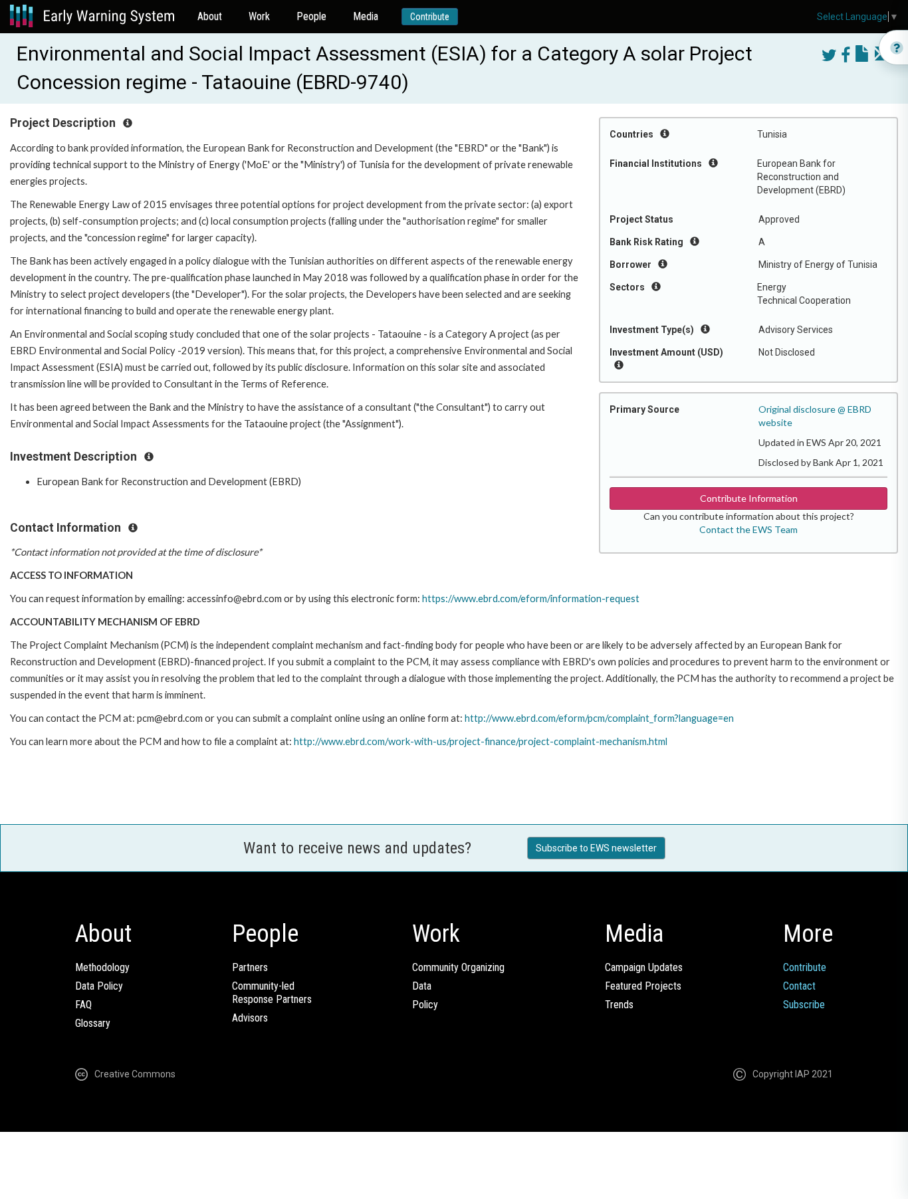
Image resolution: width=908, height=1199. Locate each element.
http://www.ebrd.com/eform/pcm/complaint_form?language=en (599, 718)
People (311, 16)
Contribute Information (749, 498)
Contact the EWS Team (748, 529)
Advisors (250, 1018)
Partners (250, 967)
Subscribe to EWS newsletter (596, 848)
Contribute (429, 16)
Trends (619, 1004)
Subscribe (804, 1004)
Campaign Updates (644, 967)
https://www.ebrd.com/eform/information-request (530, 598)
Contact (799, 986)
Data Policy (99, 986)
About (209, 16)
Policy (425, 1004)
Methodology (102, 967)
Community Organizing (458, 967)
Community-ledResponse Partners (272, 993)
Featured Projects (643, 986)
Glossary (92, 1023)
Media (365, 16)
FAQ (83, 1004)
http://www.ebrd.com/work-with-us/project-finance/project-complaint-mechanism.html (480, 741)
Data (421, 986)
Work (259, 16)
